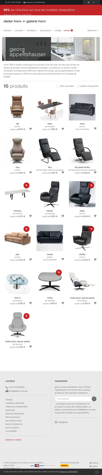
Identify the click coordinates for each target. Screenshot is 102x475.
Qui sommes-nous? (14, 421)
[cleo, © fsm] (17, 162)
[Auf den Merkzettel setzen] (31, 129)
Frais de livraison (13, 417)
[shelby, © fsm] (82, 250)
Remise (67, 30)
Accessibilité (11, 431)
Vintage (58, 30)
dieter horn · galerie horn (25, 21)
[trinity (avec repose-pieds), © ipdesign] (82, 293)
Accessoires (45, 30)
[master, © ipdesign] (50, 206)
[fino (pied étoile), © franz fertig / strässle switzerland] (82, 162)
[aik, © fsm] (17, 119)
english (95, 466)
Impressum (10, 410)
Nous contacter (12, 428)
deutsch (95, 463)
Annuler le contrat (13, 440)
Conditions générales (15, 403)
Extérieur (19, 30)
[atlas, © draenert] (50, 119)
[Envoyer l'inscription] (94, 398)
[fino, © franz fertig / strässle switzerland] (50, 162)
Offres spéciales (66, 86)
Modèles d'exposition (88, 86)
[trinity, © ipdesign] (50, 293)
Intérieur (7, 30)
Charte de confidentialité (17, 407)
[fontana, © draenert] (17, 206)
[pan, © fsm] (17, 250)
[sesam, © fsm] (50, 250)
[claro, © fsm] (82, 119)
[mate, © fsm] (82, 206)
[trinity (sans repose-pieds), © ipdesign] (17, 337)
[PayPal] (42, 465)
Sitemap (9, 400)
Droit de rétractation (15, 414)
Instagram (63, 422)
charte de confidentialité (68, 472)
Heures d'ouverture (14, 424)
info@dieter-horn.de (18, 391)
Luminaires (31, 30)
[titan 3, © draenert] (17, 293)
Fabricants (92, 30)
